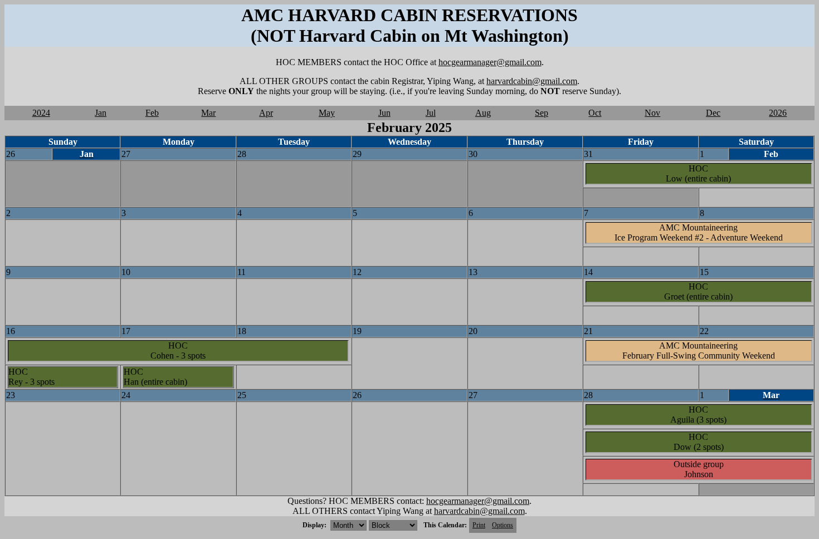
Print (478, 525)
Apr (266, 112)
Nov (652, 112)
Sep (541, 112)
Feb (152, 112)
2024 (41, 112)
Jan (100, 112)
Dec (713, 112)
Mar (208, 112)
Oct (594, 112)
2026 (778, 112)
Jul (431, 112)
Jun (384, 112)
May (327, 112)
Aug (483, 112)
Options (502, 525)
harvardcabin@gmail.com (531, 81)
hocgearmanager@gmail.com (490, 62)
